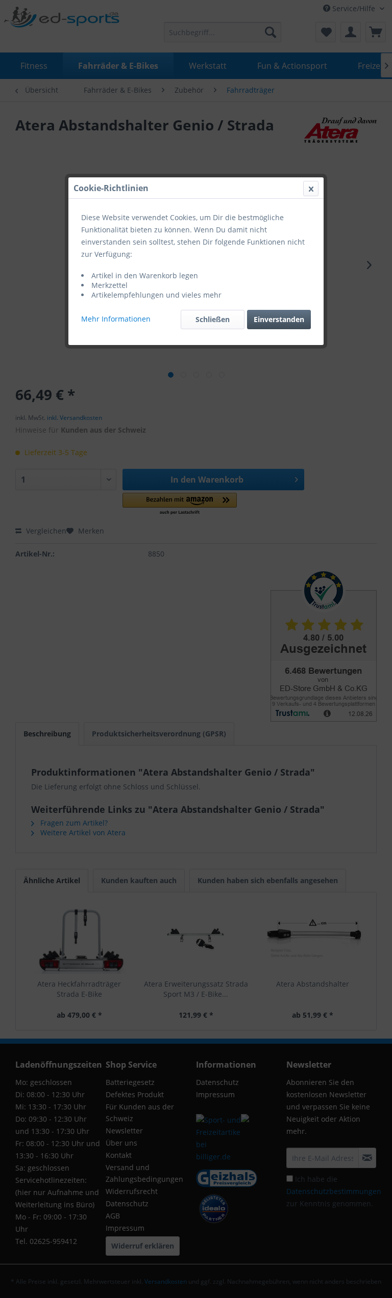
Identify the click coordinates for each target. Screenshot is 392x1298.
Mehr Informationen (116, 319)
